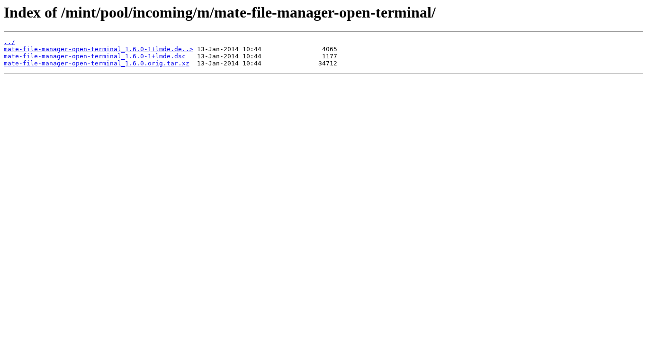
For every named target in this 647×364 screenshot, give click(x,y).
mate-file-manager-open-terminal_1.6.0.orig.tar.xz (96, 63)
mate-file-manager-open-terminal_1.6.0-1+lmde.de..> (98, 49)
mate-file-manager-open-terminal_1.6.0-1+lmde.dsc (95, 56)
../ (9, 42)
